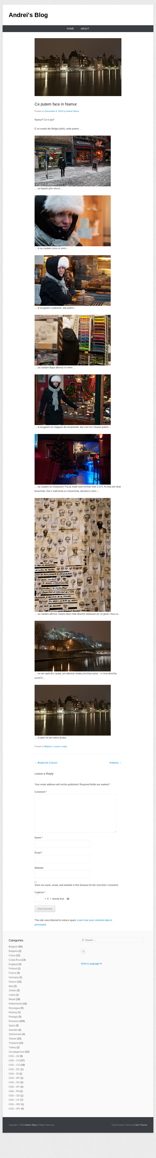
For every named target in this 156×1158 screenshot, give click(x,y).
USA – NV (14, 1082)
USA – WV (14, 1104)
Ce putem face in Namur (56, 104)
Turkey (12, 1047)
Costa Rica (15, 960)
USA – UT (14, 1100)
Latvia (12, 995)
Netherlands (15, 1003)
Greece (13, 981)
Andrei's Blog (28, 15)
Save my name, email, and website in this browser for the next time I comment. (77, 885)
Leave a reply (60, 746)
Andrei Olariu (72, 111)
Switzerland (15, 1034)
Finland (13, 968)
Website (39, 868)
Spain (12, 1025)
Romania (14, 1021)
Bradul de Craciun (46, 762)
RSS (83, 951)
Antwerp (115, 762)
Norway (13, 1012)
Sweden (13, 1030)
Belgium (48, 746)
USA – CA (14, 1060)
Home (70, 28)
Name (39, 837)
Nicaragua (14, 1008)
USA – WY (14, 1108)
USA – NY (14, 1086)
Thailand (13, 1043)
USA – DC (14, 1069)
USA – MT (14, 1078)
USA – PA (14, 1091)
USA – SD (14, 1095)
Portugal (13, 1016)
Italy (11, 986)
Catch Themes (140, 1125)
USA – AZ (14, 1056)
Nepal (12, 999)
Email (38, 852)
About (85, 28)
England (13, 964)
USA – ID (14, 1073)
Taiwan (12, 1038)
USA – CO (14, 1065)
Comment (41, 792)
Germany (14, 977)
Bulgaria (13, 951)
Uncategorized (17, 1052)
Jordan (12, 990)
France (12, 973)
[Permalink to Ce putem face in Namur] (78, 67)
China (12, 955)
